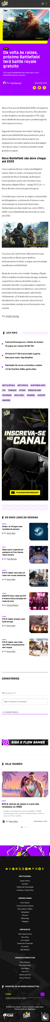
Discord (25, 915)
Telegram (25, 921)
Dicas (4, 547)
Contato (25, 884)
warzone (6, 400)
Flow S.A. (25, 971)
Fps (3, 390)
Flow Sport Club (25, 965)
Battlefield (23, 385)
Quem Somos (25, 881)
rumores (31, 395)
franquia (12, 390)
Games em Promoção (25, 943)
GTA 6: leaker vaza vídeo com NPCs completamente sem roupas (13, 644)
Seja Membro (25, 950)
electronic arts (38, 385)
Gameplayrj (25, 912)
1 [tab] (21, 827)
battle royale (8, 385)
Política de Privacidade (25, 887)
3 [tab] (28, 827)
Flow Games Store (25, 934)
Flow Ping (25, 937)
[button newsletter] (43, 994)
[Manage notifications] (4, 1018)
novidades (7, 395)
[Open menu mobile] (43, 4)
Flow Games (25, 903)
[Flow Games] (5, 4)
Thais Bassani (15, 83)
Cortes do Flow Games (25, 906)
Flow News (25, 968)
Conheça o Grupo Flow (25, 890)
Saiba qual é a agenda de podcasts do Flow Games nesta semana (12, 552)
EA (42, 115)
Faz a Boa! (25, 946)
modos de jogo (34, 390)
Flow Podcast (25, 962)
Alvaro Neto (11, 533)
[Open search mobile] (46, 3)
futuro (22, 390)
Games (6, 49)
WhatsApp (25, 918)
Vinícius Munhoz (12, 605)
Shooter (41, 395)
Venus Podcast (25, 978)
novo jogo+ (19, 395)
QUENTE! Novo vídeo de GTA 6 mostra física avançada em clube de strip (14, 598)
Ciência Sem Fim (25, 975)
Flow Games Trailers (25, 909)
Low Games (25, 940)
